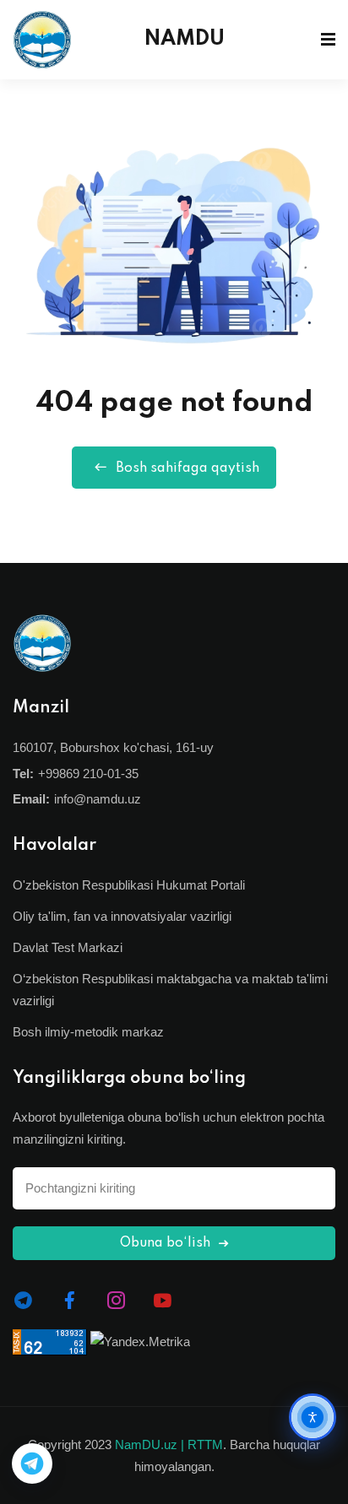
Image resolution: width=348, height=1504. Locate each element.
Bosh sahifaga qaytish (187, 468)
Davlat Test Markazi (67, 947)
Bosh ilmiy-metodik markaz (88, 1032)
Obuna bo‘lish (167, 1243)
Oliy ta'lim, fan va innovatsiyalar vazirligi (122, 916)
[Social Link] (23, 1301)
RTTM (205, 1444)
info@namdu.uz (97, 799)
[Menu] (328, 39)
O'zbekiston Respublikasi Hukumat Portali (129, 885)
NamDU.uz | (149, 1444)
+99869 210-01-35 (88, 773)
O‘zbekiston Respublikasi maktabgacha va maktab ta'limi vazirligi (170, 989)
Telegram (32, 1463)
